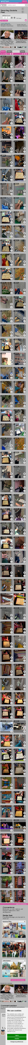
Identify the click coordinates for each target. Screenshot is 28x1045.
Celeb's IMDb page (5, 23)
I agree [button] (17, 1035)
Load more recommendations (17, 980)
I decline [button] (17, 1038)
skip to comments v (21, 904)
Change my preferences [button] (16, 1041)
